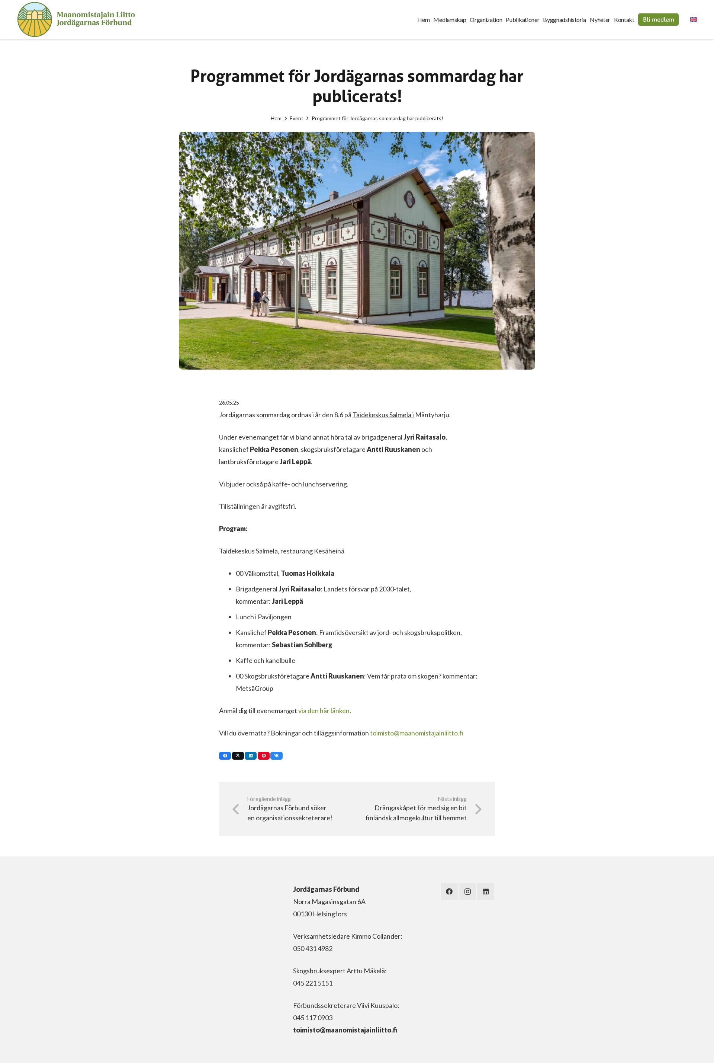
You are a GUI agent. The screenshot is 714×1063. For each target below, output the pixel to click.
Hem (276, 118)
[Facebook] (449, 891)
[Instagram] (467, 891)
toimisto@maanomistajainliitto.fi (416, 733)
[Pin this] (264, 756)
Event (296, 118)
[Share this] (225, 756)
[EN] (694, 19)
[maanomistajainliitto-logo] (76, 19)
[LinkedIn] (485, 891)
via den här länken (324, 710)
